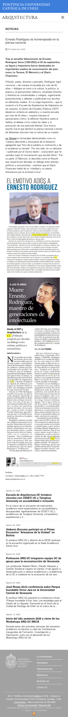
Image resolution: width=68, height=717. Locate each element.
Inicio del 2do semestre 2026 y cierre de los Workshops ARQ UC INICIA (32, 620)
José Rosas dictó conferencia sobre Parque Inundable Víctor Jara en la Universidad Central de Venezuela (33, 590)
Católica (37, 695)
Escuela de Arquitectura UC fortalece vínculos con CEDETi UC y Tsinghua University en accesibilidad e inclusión (30, 498)
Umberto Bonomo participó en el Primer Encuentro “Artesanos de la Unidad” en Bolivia (30, 532)
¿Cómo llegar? (19, 702)
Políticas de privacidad (27, 705)
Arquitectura (20, 18)
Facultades (42, 662)
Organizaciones (44, 668)
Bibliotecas (42, 674)
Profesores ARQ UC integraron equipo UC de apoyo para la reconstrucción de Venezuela (33, 559)
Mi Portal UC (43, 681)
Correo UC (42, 687)
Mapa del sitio (45, 705)
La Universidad (44, 656)
